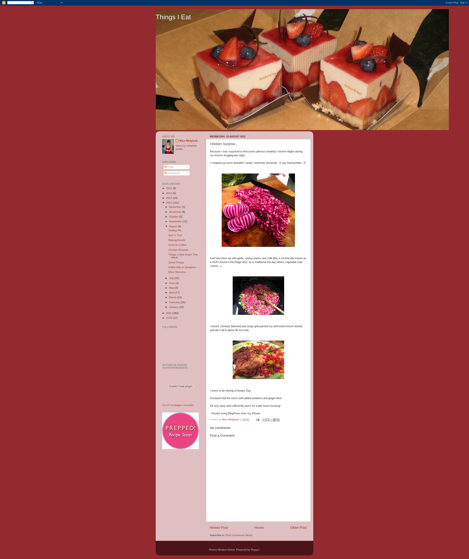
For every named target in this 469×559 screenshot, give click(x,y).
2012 (169, 202)
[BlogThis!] (267, 420)
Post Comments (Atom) (239, 535)
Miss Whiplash (188, 140)
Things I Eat (173, 17)
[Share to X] (271, 420)
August (173, 226)
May (172, 287)
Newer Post (219, 527)
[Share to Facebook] (274, 420)
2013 (169, 198)
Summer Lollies (177, 245)
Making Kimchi (176, 240)
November (175, 212)
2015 (169, 188)
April (172, 292)
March (173, 297)
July (171, 278)
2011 (169, 313)
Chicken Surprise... (179, 250)
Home (259, 527)
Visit (177, 405)
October (174, 216)
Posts (170, 166)
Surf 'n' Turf (175, 235)
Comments (173, 173)
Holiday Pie (174, 230)
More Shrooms (177, 272)
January (174, 307)
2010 (169, 318)
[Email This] (264, 420)
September (176, 221)
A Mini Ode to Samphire (182, 267)
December (175, 207)
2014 (169, 193)
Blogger (255, 549)
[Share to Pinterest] (278, 420)
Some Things (176, 262)
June (172, 283)
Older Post (298, 527)
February (174, 302)
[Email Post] (257, 419)
